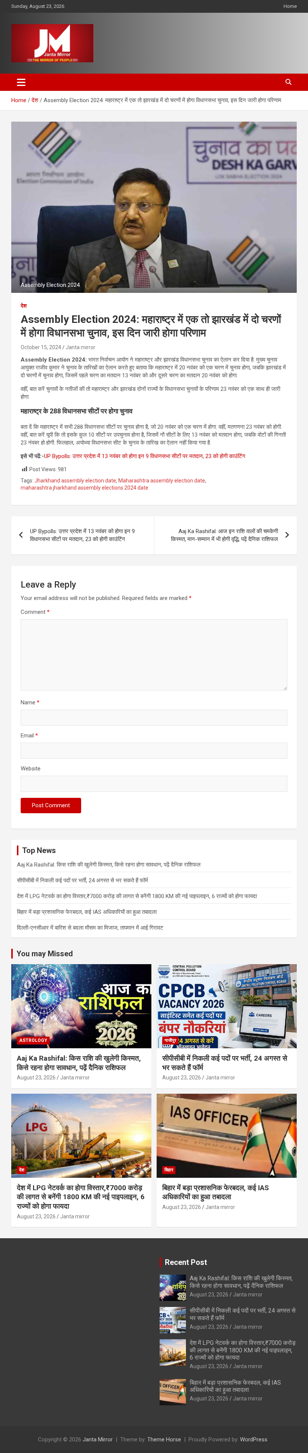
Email (29, 735)
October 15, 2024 (41, 347)
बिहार (169, 1170)
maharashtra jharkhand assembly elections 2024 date (84, 488)
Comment (35, 612)
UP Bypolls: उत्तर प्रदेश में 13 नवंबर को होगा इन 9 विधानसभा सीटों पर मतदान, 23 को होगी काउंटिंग (144, 456)
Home (290, 6)
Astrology (33, 1040)
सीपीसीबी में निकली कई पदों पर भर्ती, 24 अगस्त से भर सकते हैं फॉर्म (82, 880)
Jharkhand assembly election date (75, 481)
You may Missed (45, 953)
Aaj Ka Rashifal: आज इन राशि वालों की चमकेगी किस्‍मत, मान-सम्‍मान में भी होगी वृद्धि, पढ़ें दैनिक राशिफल (224, 535)
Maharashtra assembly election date (161, 481)
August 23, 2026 (36, 1078)
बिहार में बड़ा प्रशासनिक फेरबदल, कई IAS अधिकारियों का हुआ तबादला (87, 912)
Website (31, 768)
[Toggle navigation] (21, 82)
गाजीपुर (170, 1040)
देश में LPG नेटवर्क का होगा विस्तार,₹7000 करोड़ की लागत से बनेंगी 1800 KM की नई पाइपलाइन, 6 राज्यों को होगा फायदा (137, 896)
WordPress (253, 1439)
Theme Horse (164, 1439)
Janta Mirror (98, 1439)
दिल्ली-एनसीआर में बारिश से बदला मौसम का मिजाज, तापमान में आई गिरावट (90, 927)
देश (24, 306)
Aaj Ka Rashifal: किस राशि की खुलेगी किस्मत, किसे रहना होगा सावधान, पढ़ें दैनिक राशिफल (109, 864)
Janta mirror (80, 347)
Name (30, 702)
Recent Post (186, 1262)
